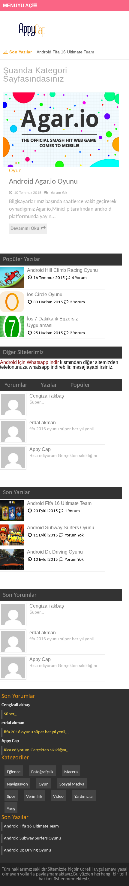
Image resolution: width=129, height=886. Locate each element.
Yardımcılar (84, 796)
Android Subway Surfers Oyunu (60, 527)
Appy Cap (40, 449)
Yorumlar (15, 385)
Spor (11, 796)
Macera (71, 772)
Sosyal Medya (71, 784)
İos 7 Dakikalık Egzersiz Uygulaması (52, 322)
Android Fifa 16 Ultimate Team (65, 52)
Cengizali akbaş (46, 395)
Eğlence (13, 772)
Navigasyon (17, 784)
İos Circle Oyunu (44, 294)
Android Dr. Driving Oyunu (55, 551)
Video (58, 796)
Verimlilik (34, 796)
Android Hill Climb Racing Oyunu (62, 270)
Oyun (15, 171)
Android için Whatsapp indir (29, 362)
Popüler (80, 385)
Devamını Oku (24, 228)
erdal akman (42, 422)
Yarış (11, 809)
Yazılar (49, 385)
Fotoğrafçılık (42, 772)
